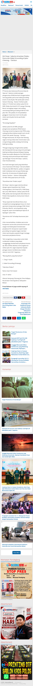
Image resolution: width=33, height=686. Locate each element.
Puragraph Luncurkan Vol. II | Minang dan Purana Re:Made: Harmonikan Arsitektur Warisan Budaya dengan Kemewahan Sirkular (20, 362)
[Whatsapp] (24, 318)
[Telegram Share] (19, 318)
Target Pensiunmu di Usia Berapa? (11, 399)
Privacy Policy (22, 683)
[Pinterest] (23, 298)
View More (16, 552)
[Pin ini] (14, 318)
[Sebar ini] (4, 318)
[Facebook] (15, 298)
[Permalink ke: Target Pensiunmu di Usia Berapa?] (6, 333)
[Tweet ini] (9, 318)
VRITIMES (5, 289)
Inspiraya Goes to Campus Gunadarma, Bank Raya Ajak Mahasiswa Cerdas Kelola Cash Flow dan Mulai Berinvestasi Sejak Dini (20, 354)
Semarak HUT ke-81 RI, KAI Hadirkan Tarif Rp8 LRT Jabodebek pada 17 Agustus (19, 339)
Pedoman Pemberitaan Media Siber (9, 683)
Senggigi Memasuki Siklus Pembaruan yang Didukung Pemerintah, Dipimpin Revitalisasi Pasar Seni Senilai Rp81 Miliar (20, 348)
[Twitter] (19, 298)
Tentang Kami (18, 682)
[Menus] (31, 2)
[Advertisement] (16, 32)
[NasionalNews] (8, 2)
